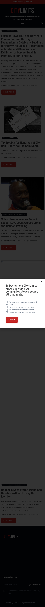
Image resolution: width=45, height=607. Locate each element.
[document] (22, 303)
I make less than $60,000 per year (22, 312)
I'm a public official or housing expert (22, 307)
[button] (42, 282)
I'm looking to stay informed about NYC (23, 310)
